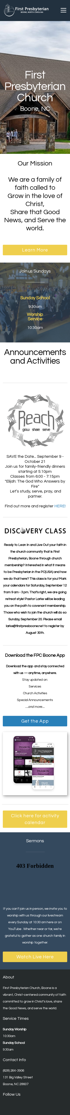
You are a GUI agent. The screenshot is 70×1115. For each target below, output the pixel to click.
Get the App (35, 721)
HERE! (60, 506)
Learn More (35, 250)
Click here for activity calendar (35, 819)
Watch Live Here (35, 956)
